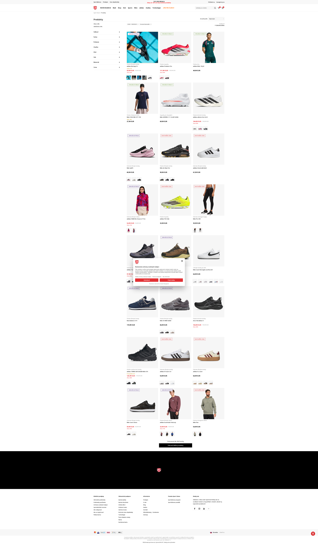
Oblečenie (98, 26)
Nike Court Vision (132, 422)
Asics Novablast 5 (198, 320)
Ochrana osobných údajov (101, 505)
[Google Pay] (113, 532)
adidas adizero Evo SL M (200, 117)
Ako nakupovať (98, 510)
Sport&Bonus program (174, 500)
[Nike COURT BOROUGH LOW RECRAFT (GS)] (200, 281)
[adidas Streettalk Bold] (208, 149)
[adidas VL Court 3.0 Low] (172, 383)
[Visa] (98, 532)
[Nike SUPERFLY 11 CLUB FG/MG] (175, 98)
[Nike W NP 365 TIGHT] (200, 230)
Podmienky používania (100, 502)
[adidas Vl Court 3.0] (175, 352)
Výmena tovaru (122, 510)
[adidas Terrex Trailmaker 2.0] (142, 250)
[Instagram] (199, 508)
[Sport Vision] (95, 8)
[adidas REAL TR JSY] (208, 47)
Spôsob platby (122, 500)
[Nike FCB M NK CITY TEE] (142, 98)
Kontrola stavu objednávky (125, 512)
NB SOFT (161, 542)
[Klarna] (108, 532)
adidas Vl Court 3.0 (165, 371)
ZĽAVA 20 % (159, 1)
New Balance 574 (132, 320)
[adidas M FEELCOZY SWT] (167, 434)
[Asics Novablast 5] (208, 301)
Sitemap (145, 515)
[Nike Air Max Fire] (175, 149)
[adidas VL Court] (208, 352)
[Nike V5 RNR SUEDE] (175, 301)
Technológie (121, 515)
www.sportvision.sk (150, 542)
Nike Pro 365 (197, 219)
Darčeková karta (122, 522)
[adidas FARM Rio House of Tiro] (142, 200)
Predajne (145, 500)
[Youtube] (204, 508)
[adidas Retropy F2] (142, 47)
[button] (111, 7)
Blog (144, 505)
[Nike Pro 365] (208, 200)
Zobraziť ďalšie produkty (175, 445)
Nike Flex (195, 422)
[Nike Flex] (208, 403)
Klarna (120, 520)
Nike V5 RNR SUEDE (165, 320)
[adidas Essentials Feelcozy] (175, 403)
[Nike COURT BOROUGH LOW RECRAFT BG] (216, 281)
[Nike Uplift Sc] (134, 179)
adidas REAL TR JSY (198, 66)
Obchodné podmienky (99, 500)
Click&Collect (121, 505)
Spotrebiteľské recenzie (100, 507)
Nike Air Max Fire (165, 168)
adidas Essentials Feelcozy (168, 422)
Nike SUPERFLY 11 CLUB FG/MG (169, 117)
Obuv (96, 24)
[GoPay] (103, 532)
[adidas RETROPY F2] (134, 78)
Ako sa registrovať (99, 512)
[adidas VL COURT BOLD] (200, 383)
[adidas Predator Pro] (175, 47)
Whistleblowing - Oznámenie (151, 512)
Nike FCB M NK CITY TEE (134, 117)
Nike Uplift (130, 168)
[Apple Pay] (120, 532)
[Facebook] (194, 508)
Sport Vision (97, 13)
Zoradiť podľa (203, 19)
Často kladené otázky (124, 517)
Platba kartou (97, 515)
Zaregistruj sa (220, 2)
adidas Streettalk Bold (200, 168)
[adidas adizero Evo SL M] (208, 98)
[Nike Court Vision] (142, 403)
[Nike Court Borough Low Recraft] (208, 250)
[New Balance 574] (142, 301)
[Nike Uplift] (142, 149)
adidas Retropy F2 (132, 66)
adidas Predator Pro (166, 66)
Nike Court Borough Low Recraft (203, 270)
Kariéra (145, 507)
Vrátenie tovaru (122, 507)
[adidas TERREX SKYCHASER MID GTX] (142, 352)
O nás (144, 502)
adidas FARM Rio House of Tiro (136, 219)
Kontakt (145, 510)
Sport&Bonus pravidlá (174, 502)
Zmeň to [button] (222, 532)
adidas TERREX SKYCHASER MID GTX (137, 371)
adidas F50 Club (164, 219)
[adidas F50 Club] (175, 200)
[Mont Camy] (175, 250)
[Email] (208, 508)
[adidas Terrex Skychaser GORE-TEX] (134, 383)
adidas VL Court (197, 371)
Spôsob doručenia (123, 502)
